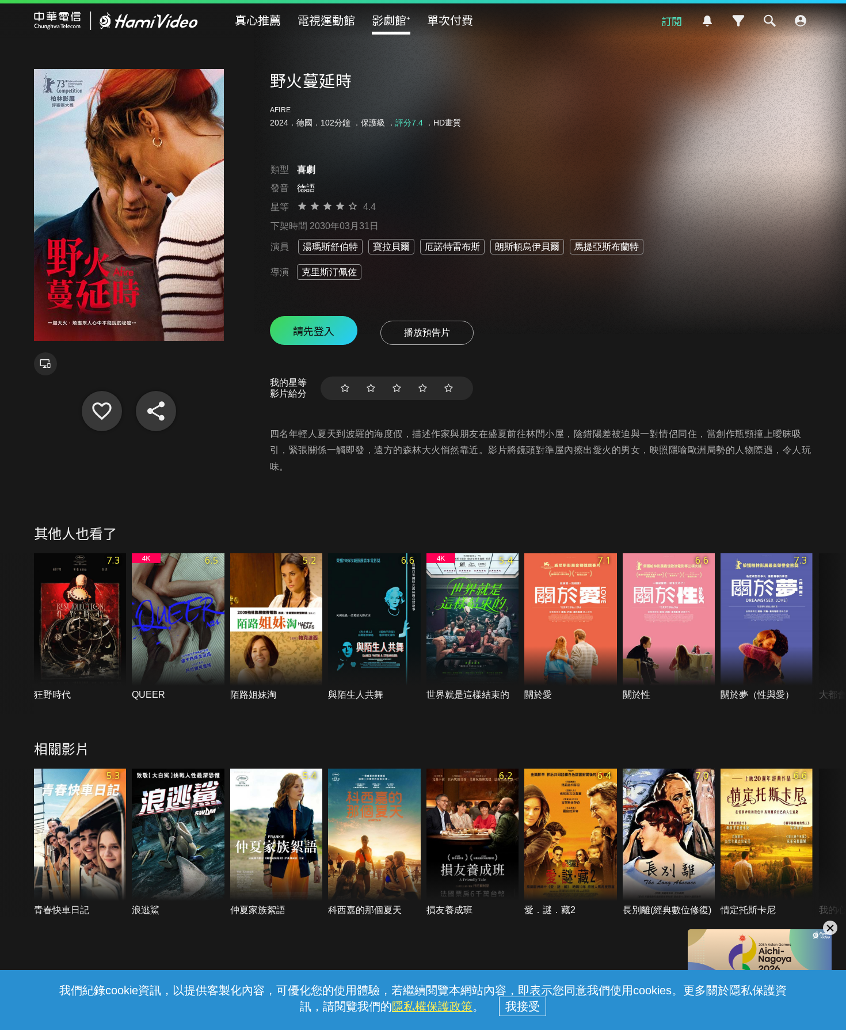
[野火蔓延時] (102, 411)
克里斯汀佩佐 (329, 272)
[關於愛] (570, 627)
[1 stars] (345, 388)
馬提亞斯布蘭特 (606, 247)
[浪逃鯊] (178, 843)
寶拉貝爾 (391, 247)
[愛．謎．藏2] (570, 843)
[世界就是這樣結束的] (472, 627)
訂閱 (671, 20)
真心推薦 (258, 20)
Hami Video (116, 20)
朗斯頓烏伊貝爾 (527, 247)
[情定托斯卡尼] (767, 843)
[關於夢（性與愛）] (767, 627)
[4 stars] (423, 388)
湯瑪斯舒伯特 (330, 247)
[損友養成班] (472, 843)
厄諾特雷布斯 (452, 247)
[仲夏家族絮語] (276, 843)
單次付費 (450, 20)
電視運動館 (326, 20)
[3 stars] (397, 388)
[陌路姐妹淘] (276, 627)
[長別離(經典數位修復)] (669, 843)
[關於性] (669, 627)
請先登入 (313, 330)
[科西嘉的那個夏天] (374, 843)
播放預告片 (427, 332)
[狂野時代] (80, 627)
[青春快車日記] (80, 843)
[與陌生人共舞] (374, 627)
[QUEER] (178, 627)
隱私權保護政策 (432, 1006)
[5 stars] (449, 388)
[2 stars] (371, 388)
